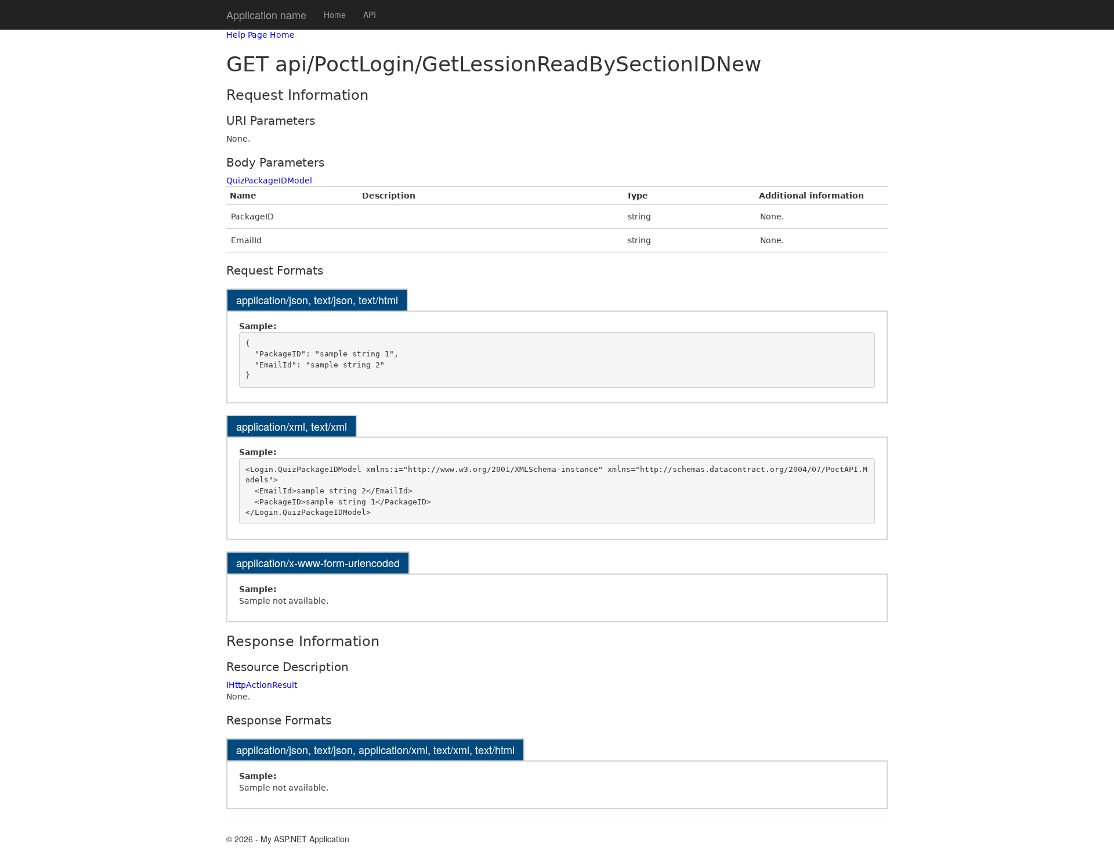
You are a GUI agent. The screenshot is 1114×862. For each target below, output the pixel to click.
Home (335, 14)
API (369, 14)
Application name (266, 14)
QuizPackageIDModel (269, 180)
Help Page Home (260, 34)
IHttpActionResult (261, 685)
